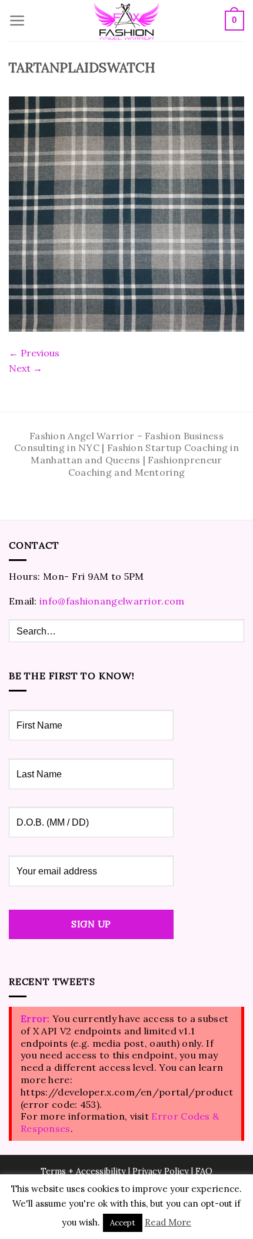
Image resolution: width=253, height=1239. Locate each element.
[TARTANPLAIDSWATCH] (126, 213)
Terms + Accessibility (83, 1171)
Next (25, 368)
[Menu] (17, 21)
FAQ (203, 1171)
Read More (168, 1222)
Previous (34, 353)
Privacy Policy (160, 1171)
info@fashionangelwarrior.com (111, 601)
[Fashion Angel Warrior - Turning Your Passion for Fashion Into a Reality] (126, 21)
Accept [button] (122, 1223)
